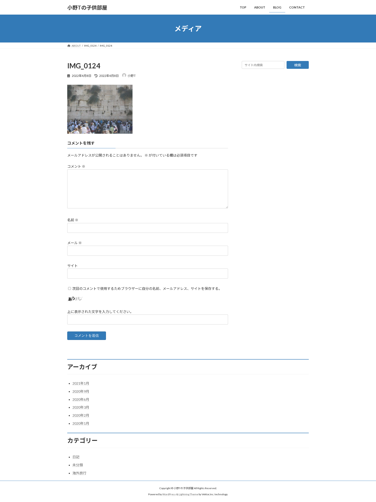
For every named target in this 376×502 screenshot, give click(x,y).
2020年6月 (80, 399)
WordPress (169, 494)
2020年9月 (80, 391)
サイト (72, 266)
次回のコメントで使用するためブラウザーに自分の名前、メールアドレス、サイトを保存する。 (147, 288)
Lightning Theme (188, 494)
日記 (75, 457)
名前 (72, 220)
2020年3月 (80, 407)
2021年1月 (80, 383)
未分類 (77, 465)
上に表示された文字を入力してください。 (100, 311)
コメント (76, 166)
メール (74, 243)
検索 (297, 65)
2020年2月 (80, 415)
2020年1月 (80, 423)
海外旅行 (79, 473)
